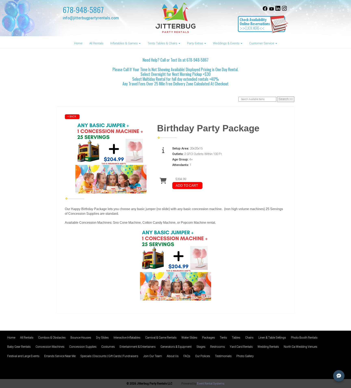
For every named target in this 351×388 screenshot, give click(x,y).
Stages (200, 346)
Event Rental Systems (210, 383)
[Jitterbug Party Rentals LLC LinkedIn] (277, 10)
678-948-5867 (83, 9)
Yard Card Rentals (241, 346)
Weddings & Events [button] (226, 43)
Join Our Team (152, 356)
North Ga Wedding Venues (300, 346)
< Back (71, 116)
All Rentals (96, 43)
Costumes (108, 346)
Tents (223, 337)
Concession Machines (50, 346)
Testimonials (223, 356)
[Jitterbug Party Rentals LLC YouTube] (271, 10)
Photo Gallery (245, 356)
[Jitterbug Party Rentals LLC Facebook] (265, 10)
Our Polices (202, 356)
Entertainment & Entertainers (138, 346)
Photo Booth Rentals (304, 337)
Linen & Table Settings (272, 337)
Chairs (249, 337)
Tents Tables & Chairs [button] (162, 43)
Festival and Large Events (23, 356)
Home (78, 43)
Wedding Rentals (268, 346)
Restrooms (217, 346)
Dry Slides (102, 337)
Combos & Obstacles (52, 337)
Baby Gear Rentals (19, 346)
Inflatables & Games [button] (124, 43)
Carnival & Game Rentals (161, 337)
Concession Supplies (82, 346)
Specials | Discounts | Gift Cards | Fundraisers (109, 356)
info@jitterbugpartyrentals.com (91, 18)
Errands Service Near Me (60, 356)
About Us (173, 356)
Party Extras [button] (195, 43)
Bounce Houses (80, 337)
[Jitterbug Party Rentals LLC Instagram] (284, 10)
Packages (208, 337)
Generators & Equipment (176, 346)
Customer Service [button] (262, 43)
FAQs (186, 356)
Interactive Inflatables (127, 337)
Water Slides (189, 337)
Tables (236, 337)
